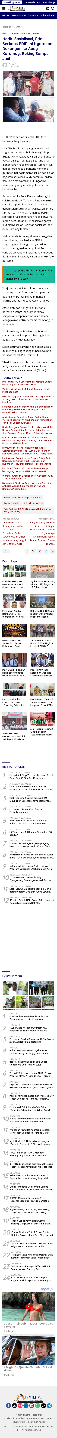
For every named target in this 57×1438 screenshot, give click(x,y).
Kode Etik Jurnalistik (15, 1418)
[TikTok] (43, 1405)
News (29, 33)
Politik (36, 33)
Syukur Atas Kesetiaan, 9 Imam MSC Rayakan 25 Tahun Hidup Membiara (42, 584)
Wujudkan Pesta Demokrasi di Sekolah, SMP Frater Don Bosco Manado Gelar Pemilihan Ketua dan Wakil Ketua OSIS (14, 736)
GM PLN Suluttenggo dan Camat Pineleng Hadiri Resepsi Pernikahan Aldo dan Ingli (31, 1165)
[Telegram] (49, 1405)
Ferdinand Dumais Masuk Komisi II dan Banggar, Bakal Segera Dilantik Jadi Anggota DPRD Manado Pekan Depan (27, 409)
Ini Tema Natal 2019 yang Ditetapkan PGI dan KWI (31, 833)
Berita (5, 33)
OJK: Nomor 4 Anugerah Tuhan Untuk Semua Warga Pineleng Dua (30, 1268)
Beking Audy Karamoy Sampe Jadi (22, 497)
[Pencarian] (53, 8)
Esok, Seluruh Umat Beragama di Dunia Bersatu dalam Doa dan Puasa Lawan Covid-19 (30, 890)
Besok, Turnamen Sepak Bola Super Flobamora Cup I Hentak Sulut (11, 643)
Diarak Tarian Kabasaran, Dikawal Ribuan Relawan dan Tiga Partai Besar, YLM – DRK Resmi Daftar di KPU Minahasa (28, 440)
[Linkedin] (25, 1406)
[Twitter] (14, 1406)
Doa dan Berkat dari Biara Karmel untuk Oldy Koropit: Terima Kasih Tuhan (31, 1245)
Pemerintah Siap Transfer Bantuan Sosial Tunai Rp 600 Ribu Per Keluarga (31, 777)
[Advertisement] (28, 938)
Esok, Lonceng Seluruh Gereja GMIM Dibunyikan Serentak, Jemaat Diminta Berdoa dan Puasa (29, 799)
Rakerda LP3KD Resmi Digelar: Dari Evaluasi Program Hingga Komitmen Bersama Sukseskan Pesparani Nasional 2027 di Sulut (42, 614)
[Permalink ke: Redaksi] (4, 64)
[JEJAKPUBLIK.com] (16, 8)
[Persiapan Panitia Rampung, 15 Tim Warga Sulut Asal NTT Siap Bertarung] (14, 601)
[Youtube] (31, 1406)
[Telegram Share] (46, 551)
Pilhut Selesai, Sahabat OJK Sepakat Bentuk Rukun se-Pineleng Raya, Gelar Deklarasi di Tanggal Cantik (30, 1177)
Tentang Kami (22, 1414)
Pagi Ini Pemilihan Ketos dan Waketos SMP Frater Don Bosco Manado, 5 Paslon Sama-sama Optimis (42, 672)
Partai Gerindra (12, 503)
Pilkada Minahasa (33, 503)
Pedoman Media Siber (40, 1418)
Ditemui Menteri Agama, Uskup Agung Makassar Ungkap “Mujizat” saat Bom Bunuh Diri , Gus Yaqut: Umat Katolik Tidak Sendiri (32, 845)
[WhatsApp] (37, 1406)
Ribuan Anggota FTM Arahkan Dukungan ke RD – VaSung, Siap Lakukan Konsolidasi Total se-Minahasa (28, 399)
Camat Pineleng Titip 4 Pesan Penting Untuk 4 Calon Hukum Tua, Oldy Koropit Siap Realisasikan (32, 1233)
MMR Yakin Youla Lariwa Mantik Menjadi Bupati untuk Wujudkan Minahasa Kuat (27, 383)
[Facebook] (8, 1406)
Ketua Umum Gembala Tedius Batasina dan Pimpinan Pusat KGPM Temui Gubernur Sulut (42, 702)
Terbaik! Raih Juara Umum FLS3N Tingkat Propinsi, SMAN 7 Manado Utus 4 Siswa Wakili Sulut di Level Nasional (41, 643)
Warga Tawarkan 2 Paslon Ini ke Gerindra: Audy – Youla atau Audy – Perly (27, 477)
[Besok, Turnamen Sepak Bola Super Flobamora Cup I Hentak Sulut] (14, 630)
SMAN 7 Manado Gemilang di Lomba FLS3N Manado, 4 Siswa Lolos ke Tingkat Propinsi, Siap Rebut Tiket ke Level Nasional (31, 1188)
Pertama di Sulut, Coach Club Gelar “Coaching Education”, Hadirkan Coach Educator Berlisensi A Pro (14, 702)
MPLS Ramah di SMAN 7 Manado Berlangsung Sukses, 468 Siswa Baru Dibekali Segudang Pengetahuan (29, 1154)
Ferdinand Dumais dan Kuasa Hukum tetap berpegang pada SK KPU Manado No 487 (25, 470)
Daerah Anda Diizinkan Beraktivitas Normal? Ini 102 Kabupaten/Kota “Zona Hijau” (31, 788)
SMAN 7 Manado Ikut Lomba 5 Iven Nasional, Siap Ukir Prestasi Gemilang (29, 1199)
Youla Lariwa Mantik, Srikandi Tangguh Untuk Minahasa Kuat (26, 390)
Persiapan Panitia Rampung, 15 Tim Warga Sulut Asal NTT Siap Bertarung (13, 614)
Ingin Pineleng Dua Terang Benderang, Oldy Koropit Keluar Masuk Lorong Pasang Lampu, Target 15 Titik (30, 1211)
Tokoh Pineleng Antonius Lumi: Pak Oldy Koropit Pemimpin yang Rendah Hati (32, 1256)
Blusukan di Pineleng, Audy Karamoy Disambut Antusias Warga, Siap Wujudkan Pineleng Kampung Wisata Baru (27, 486)
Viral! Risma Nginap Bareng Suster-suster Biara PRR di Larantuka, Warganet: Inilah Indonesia (31, 856)
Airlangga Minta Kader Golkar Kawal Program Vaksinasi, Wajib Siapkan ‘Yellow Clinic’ (32, 867)
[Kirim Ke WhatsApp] (52, 551)
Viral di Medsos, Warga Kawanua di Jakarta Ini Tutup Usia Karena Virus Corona (28, 822)
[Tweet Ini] (33, 551)
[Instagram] (20, 1406)
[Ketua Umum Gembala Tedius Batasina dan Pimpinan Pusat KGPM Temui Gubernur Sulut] (42, 689)
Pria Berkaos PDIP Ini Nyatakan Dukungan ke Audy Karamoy (27, 510)
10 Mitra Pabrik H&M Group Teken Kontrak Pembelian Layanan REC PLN (32, 901)
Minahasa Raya (17, 33)
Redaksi (12, 64)
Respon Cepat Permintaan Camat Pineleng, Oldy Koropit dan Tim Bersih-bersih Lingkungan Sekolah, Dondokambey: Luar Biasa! (30, 1222)
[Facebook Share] (27, 551)
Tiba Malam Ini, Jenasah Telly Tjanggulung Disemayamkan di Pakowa (31, 879)
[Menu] (4, 8)
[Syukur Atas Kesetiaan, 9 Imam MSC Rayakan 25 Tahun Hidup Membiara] (42, 571)
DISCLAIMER (19, 1421)
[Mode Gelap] (47, 8)
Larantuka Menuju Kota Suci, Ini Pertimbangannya (26, 811)
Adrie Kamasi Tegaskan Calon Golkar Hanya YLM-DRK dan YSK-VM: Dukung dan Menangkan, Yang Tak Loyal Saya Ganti (27, 420)
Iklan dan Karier (36, 1421)
